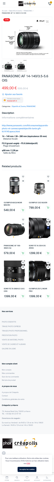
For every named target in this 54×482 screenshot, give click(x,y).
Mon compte (6, 370)
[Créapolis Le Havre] (27, 3)
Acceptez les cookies (26, 469)
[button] (47, 22)
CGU (28, 463)
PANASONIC (28, 11)
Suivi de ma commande (10, 377)
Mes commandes (8, 373)
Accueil (4, 11)
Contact (5, 396)
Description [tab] (8, 113)
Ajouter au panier (23, 210)
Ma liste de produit (9, 380)
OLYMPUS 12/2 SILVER (38, 203)
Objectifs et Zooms (15, 11)
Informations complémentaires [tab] (18, 118)
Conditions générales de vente (13, 399)
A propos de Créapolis (10, 392)
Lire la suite (48, 207)
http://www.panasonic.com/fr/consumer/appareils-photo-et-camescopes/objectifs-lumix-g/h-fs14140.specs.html (25, 129)
